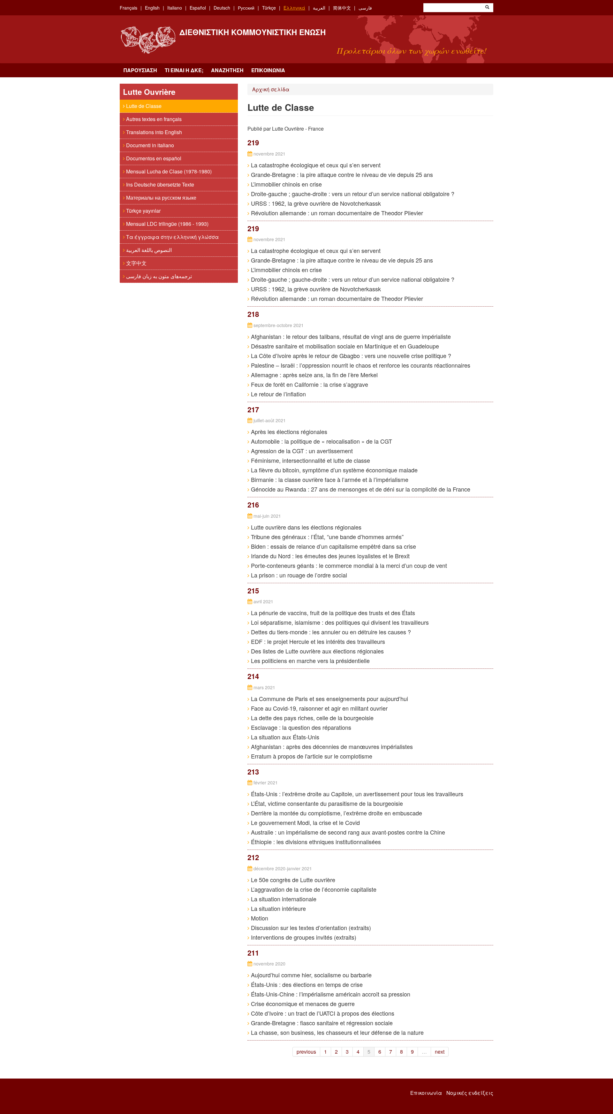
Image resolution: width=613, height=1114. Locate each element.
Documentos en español (153, 158)
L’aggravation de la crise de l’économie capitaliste (312, 889)
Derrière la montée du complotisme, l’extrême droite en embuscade (335, 813)
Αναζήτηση (227, 70)
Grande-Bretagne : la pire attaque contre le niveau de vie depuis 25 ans (341, 174)
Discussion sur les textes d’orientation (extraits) (310, 927)
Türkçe (269, 7)
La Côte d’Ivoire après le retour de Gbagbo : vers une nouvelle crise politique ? (350, 355)
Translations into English (153, 132)
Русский (246, 7)
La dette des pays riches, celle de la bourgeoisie (311, 717)
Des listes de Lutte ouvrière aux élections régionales (316, 651)
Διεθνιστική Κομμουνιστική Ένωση (252, 32)
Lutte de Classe (143, 106)
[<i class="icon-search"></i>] (487, 7)
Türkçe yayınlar (143, 210)
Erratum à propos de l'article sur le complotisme (310, 756)
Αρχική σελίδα (270, 89)
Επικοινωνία (268, 70)
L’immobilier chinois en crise (285, 184)
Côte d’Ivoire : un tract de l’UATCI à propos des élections (321, 1013)
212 (253, 857)
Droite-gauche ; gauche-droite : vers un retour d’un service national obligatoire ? (351, 193)
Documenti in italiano (149, 145)
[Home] (148, 40)
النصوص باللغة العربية (148, 250)
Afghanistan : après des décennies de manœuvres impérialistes (331, 746)
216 (253, 505)
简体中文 (342, 7)
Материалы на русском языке (160, 197)
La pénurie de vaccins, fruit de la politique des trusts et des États (332, 612)
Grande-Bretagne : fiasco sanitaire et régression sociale (321, 1023)
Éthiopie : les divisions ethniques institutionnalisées (315, 841)
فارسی (365, 7)
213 (253, 772)
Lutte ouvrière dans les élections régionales (305, 527)
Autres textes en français (153, 119)
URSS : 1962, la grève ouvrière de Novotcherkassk (315, 203)
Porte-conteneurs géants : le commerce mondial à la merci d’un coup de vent (348, 565)
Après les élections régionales (288, 431)
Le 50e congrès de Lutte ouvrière (292, 879)
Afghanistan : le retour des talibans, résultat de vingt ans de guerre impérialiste (350, 336)
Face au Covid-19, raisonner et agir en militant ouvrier (318, 708)
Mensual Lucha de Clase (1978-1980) (168, 171)
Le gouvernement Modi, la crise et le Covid (304, 822)
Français (128, 7)
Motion (258, 918)
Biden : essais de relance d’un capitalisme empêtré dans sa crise (332, 546)
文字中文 (136, 263)
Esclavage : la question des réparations (300, 727)
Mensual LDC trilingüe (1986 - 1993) (166, 223)
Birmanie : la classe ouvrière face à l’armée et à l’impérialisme (328, 479)
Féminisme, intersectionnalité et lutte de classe (309, 460)
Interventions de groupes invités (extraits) (302, 937)
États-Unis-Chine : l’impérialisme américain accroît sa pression (329, 994)
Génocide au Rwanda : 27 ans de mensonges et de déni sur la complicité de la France (359, 489)
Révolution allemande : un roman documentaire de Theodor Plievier (336, 213)
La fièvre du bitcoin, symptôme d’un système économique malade (333, 470)
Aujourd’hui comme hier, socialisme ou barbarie (310, 975)
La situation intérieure (277, 908)
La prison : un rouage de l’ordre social (298, 575)
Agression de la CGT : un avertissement (301, 450)
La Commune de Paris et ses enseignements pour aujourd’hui (328, 698)
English (152, 7)
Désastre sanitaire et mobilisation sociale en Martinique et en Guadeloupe (344, 346)
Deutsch (222, 7)
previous (306, 1051)
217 (253, 409)
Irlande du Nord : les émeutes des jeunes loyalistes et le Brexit (329, 556)
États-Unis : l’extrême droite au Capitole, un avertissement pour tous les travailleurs (356, 794)
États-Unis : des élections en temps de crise (306, 984)
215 (253, 590)
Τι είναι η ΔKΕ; (184, 70)
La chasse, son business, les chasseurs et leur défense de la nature (336, 1032)
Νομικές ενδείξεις (469, 1093)
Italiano (174, 7)
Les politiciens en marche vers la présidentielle (309, 660)
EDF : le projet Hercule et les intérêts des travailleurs (317, 641)
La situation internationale (282, 899)
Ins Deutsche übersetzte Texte (159, 184)
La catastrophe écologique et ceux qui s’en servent (315, 165)
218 (253, 314)
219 (253, 142)
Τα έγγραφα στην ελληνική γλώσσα (172, 236)
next (439, 1051)
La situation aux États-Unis (284, 737)
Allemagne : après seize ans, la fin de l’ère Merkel (313, 374)
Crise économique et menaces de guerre (302, 1003)
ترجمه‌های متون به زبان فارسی (158, 276)
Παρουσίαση (140, 70)
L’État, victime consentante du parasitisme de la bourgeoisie (326, 803)
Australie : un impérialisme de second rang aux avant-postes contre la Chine (347, 832)
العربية (319, 7)
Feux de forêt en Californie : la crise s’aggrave (308, 384)
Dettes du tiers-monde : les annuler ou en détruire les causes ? (330, 632)
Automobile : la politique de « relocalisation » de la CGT (320, 441)
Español (198, 7)
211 (253, 953)
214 (253, 676)
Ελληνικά (294, 7)
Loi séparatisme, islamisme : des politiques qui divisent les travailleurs (339, 622)
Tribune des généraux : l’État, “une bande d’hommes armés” (326, 536)
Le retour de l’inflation (277, 394)
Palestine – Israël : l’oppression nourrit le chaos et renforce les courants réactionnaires (359, 365)
